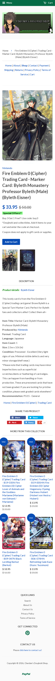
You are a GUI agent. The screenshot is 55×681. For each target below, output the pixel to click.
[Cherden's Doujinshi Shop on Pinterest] (27, 634)
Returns (19, 69)
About (16, 65)
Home (5, 50)
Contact (33, 65)
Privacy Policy (32, 69)
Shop (25, 65)
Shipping (8, 69)
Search (27, 601)
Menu (9, 2)
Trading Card (44, 402)
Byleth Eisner (28, 289)
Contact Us (27, 609)
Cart (50, 2)
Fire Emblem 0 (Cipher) (24, 402)
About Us (27, 605)
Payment (44, 65)
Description (26, 281)
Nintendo (7, 168)
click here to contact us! (31, 650)
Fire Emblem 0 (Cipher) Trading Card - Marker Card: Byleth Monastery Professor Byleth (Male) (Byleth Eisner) (27, 53)
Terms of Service (27, 618)
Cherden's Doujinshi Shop (36, 663)
